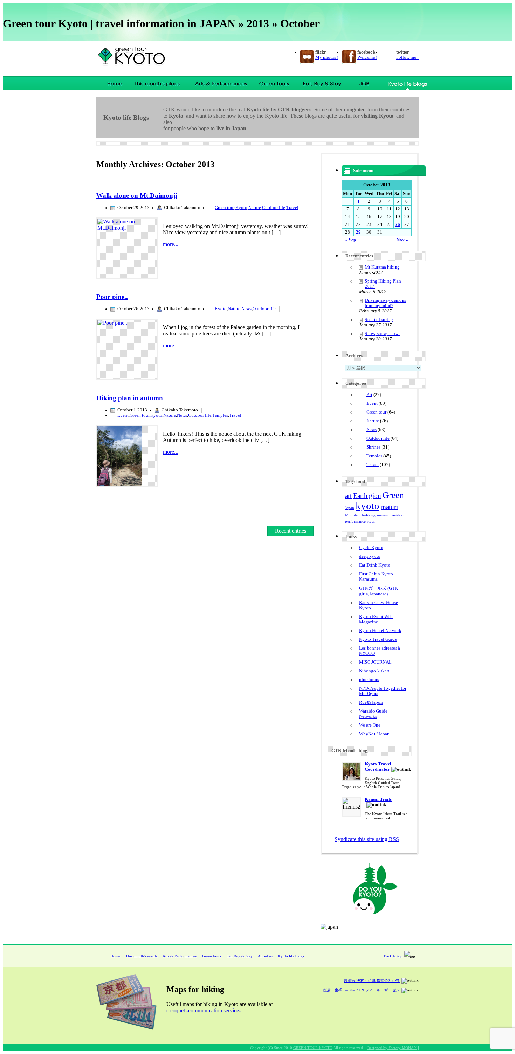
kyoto (367, 505)
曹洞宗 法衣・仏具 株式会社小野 (372, 980)
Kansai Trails (378, 799)
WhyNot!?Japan (374, 733)
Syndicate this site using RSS (367, 839)
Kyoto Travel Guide (378, 639)
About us (265, 956)
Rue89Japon (371, 702)
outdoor (398, 515)
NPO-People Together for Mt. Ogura (382, 691)
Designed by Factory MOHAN (392, 1048)
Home (112, 83)
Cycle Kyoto (371, 547)
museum (384, 515)
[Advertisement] (178, 175)
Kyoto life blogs (291, 956)
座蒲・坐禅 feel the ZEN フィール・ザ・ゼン (361, 990)
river (371, 521)
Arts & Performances (221, 83)
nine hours (369, 679)
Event (123, 415)
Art (369, 394)
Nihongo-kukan (374, 670)
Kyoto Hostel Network (380, 630)
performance (355, 521)
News (246, 308)
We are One (369, 725)
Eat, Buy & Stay (321, 83)
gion (375, 495)
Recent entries (290, 531)
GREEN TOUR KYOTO (312, 1048)
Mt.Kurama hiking (382, 267)
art (348, 495)
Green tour (224, 207)
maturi (389, 507)
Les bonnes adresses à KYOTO (379, 651)
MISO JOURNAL (375, 662)
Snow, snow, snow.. (382, 333)
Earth (360, 495)
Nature (254, 207)
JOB (364, 83)
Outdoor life (273, 207)
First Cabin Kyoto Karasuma (376, 576)
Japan (349, 508)
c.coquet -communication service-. (204, 1010)
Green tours (274, 83)
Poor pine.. (112, 296)
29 (358, 232)
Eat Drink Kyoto (374, 565)
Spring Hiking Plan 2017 (383, 284)
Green (393, 495)
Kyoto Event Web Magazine (376, 619)
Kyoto (241, 207)
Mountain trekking (360, 515)
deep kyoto (369, 556)
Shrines (373, 447)
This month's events (159, 83)
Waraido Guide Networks (373, 714)
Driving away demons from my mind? (385, 303)
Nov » (402, 239)
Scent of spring (379, 319)
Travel (292, 207)
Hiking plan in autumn (129, 398)
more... (170, 244)
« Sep (350, 239)
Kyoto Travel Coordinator (378, 767)
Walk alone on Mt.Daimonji (136, 195)
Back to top (393, 956)
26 (397, 224)
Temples (220, 415)
